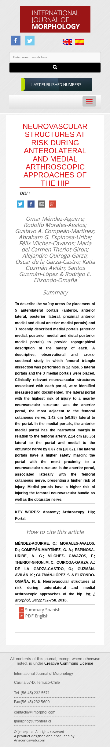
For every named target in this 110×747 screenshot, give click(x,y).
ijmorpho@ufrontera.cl (32, 721)
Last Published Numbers (56, 84)
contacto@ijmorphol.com (34, 712)
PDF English (37, 616)
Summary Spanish (43, 610)
